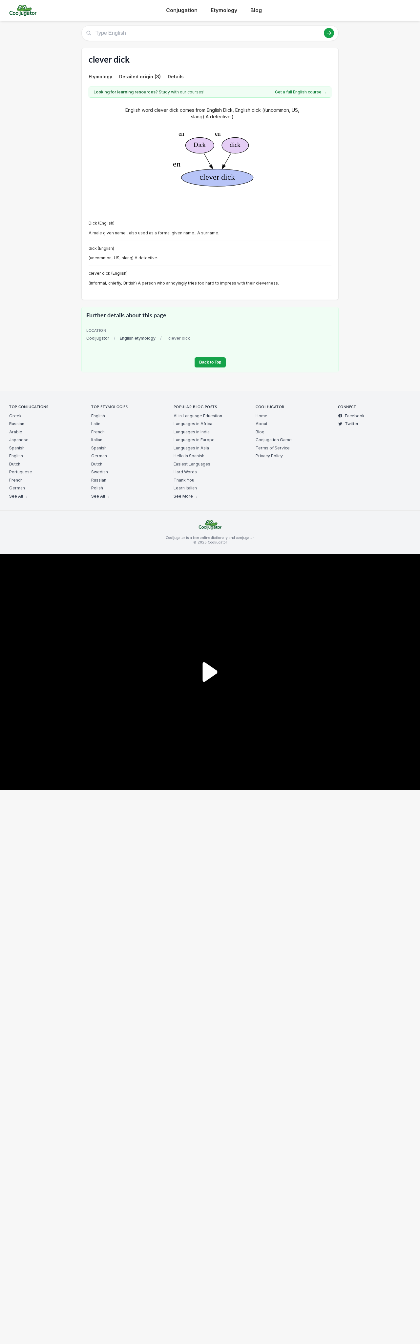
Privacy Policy (269, 455)
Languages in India (192, 431)
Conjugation (182, 10)
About (261, 423)
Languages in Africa (193, 423)
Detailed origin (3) (140, 76)
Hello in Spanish (189, 455)
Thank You (184, 480)
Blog (256, 10)
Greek (15, 415)
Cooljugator (97, 338)
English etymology (138, 338)
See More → (186, 496)
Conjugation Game (274, 439)
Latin (95, 423)
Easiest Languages (192, 464)
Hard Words (185, 471)
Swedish (99, 471)
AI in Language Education (198, 415)
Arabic (15, 431)
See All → (18, 496)
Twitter (352, 423)
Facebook (355, 415)
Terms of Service (273, 447)
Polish (97, 487)
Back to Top (210, 362)
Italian (96, 439)
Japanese (19, 439)
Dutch (14, 464)
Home (261, 415)
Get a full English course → (300, 91)
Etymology (224, 10)
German (17, 487)
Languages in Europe (194, 439)
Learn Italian (185, 487)
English (16, 455)
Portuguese (20, 471)
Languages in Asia (191, 447)
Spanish (17, 447)
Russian (16, 423)
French (16, 480)
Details (176, 76)
